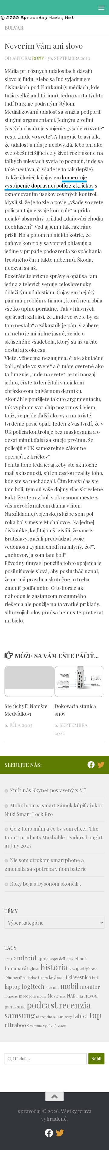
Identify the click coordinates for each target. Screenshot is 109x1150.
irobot (32, 977)
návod (91, 995)
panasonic (15, 1007)
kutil (95, 977)
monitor (90, 986)
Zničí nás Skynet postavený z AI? (48, 790)
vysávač (49, 1025)
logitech (33, 986)
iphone (91, 968)
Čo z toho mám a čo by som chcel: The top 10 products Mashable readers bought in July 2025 (53, 837)
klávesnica (79, 977)
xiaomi (63, 1026)
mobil (70, 986)
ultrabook (17, 1025)
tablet (80, 1016)
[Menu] (101, 7)
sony (68, 1016)
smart (58, 1016)
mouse (41, 996)
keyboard (58, 977)
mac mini (52, 987)
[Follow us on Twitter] (100, 764)
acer (8, 958)
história (54, 967)
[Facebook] (91, 764)
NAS (71, 996)
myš (63, 996)
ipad (80, 969)
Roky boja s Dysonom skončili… (46, 883)
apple (43, 959)
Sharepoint (44, 1016)
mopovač (11, 996)
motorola (27, 995)
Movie (53, 996)
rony (38, 58)
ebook (80, 959)
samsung (20, 1015)
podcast (42, 1005)
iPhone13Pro (16, 977)
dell (62, 958)
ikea (72, 969)
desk (69, 959)
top (95, 1014)
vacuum (36, 1026)
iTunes (43, 977)
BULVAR (14, 28)
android (25, 958)
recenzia (75, 1005)
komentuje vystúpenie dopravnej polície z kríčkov (49, 181)
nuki (80, 996)
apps (54, 958)
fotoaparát (16, 968)
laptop (13, 986)
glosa (34, 969)
